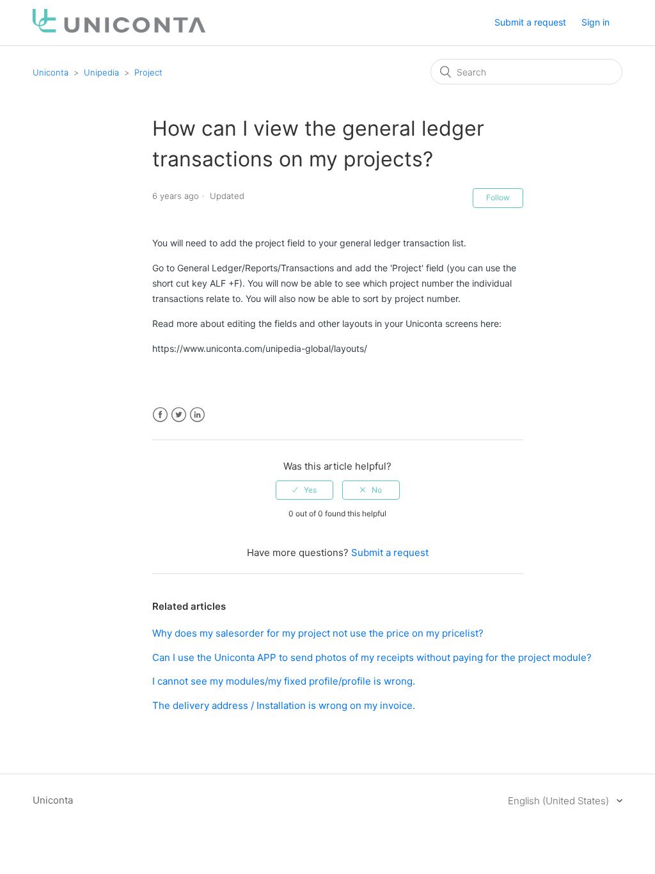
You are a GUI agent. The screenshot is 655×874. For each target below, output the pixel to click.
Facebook (160, 415)
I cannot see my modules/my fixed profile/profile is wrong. (283, 681)
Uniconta (50, 72)
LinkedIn (197, 415)
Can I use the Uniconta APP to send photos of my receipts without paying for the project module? (372, 657)
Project (148, 72)
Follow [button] (498, 197)
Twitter (179, 415)
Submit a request (530, 22)
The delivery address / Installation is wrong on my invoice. (283, 705)
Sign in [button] (595, 22)
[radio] (304, 490)
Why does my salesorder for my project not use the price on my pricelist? (318, 633)
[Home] (119, 29)
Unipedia (101, 72)
